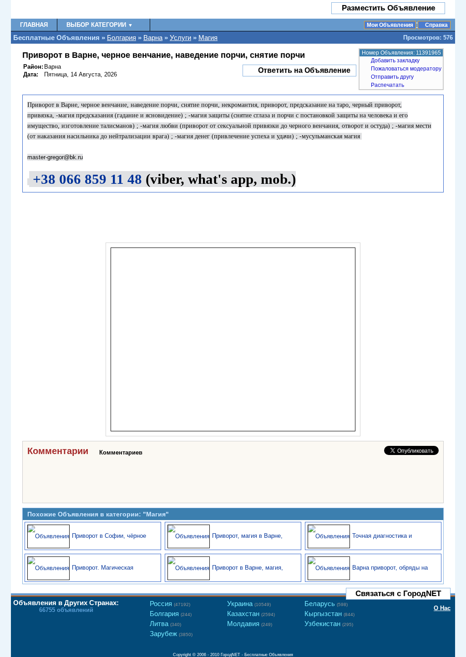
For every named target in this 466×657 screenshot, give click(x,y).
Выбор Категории (99, 24)
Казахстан (251, 613)
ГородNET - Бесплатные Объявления (257, 654)
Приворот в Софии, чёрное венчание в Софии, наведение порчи (91, 541)
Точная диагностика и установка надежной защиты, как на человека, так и (370, 541)
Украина (249, 603)
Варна (152, 37)
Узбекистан (328, 623)
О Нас (442, 608)
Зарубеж (171, 633)
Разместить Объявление (388, 8)
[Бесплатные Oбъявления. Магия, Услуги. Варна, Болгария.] (64, 9)
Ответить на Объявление (304, 70)
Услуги (180, 37)
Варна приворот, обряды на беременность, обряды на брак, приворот (368, 573)
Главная (34, 24)
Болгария (121, 37)
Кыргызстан (329, 613)
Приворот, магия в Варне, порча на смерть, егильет (247, 541)
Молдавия (249, 623)
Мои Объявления (390, 25)
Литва (165, 623)
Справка (436, 25)
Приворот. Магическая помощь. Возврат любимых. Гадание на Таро (88, 573)
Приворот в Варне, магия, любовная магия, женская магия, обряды (225, 573)
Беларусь (326, 603)
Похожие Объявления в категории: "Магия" (98, 514)
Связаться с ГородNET (398, 593)
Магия (208, 37)
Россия (170, 603)
